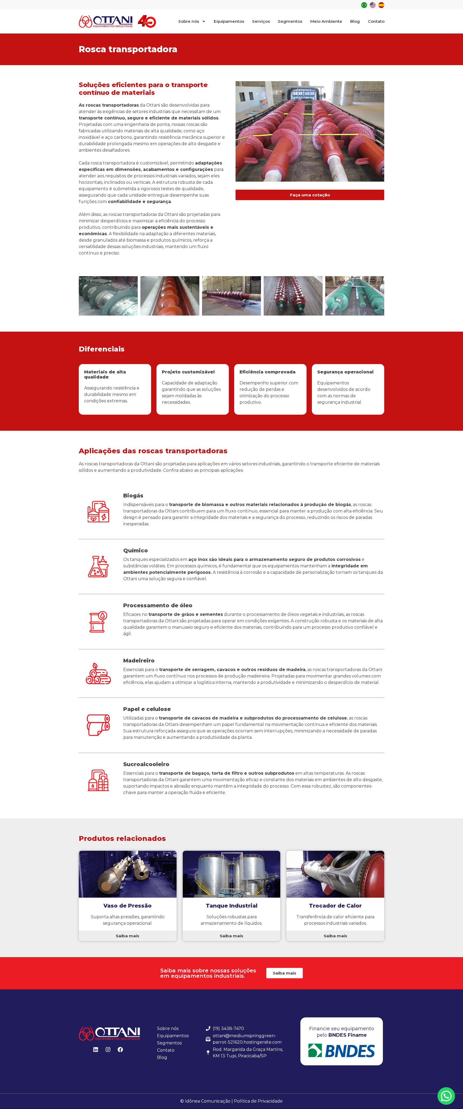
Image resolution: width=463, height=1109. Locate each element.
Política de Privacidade (258, 1101)
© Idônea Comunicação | (206, 1101)
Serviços (261, 21)
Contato (376, 21)
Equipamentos (229, 21)
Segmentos (290, 21)
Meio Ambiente (326, 21)
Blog (355, 21)
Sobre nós (188, 21)
